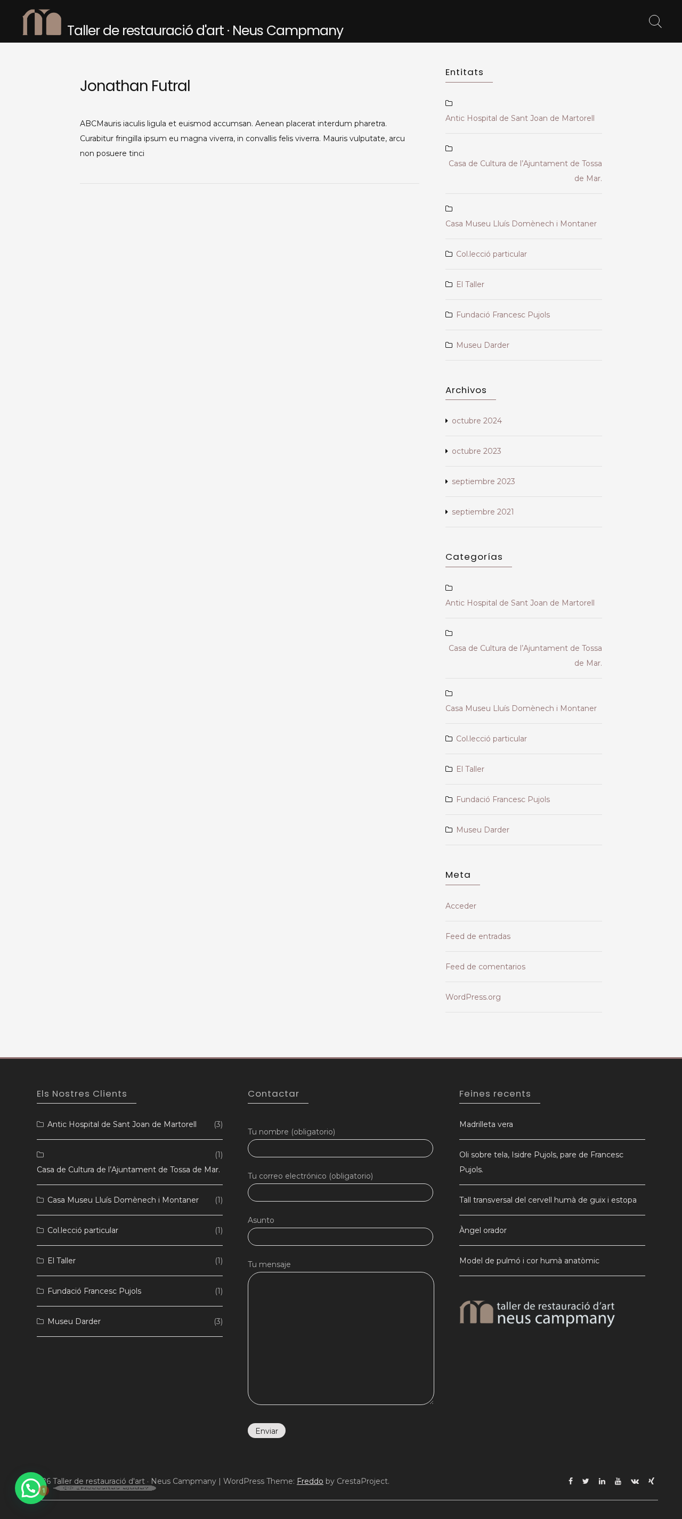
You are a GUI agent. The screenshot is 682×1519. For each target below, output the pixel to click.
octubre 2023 (476, 451)
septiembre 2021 (483, 512)
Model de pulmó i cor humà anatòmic (529, 1260)
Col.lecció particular (491, 254)
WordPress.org (473, 997)
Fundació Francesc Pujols (503, 315)
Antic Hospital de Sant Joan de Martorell (520, 118)
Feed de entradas (477, 936)
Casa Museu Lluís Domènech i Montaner (521, 223)
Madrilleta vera (486, 1124)
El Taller (470, 284)
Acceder (460, 906)
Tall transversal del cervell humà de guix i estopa (548, 1200)
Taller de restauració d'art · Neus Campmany (205, 30)
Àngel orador (483, 1230)
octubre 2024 (477, 421)
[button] (31, 1488)
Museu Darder (482, 345)
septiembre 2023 (483, 481)
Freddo (310, 1481)
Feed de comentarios (485, 966)
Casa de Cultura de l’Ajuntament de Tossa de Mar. (525, 171)
